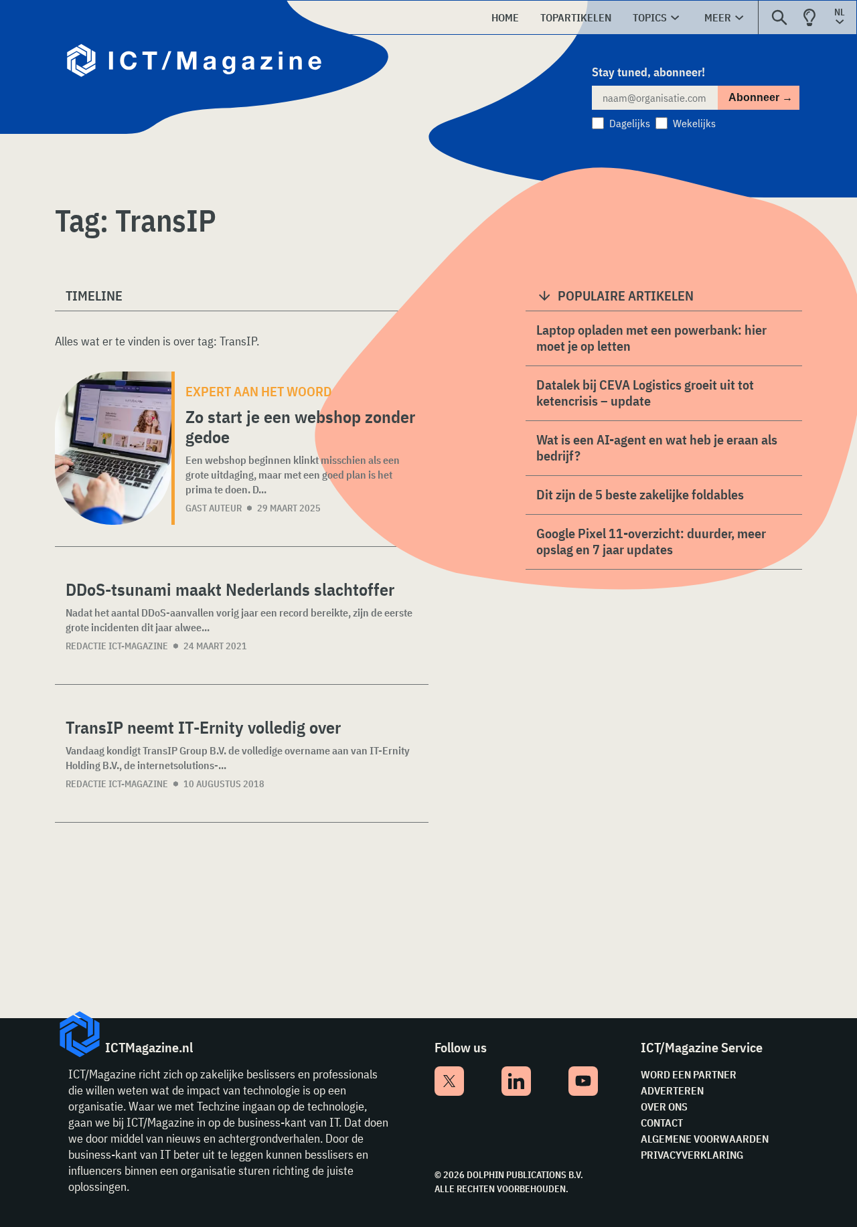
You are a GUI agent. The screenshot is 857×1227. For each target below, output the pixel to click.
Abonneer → (760, 97)
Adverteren (672, 1090)
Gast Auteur (213, 508)
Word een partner (688, 1074)
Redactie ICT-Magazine (117, 646)
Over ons (664, 1106)
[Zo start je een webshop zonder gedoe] (113, 448)
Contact (662, 1122)
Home (505, 17)
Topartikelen (575, 17)
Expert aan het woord (258, 391)
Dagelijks (629, 123)
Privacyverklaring (692, 1154)
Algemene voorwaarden (705, 1138)
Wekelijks (694, 123)
